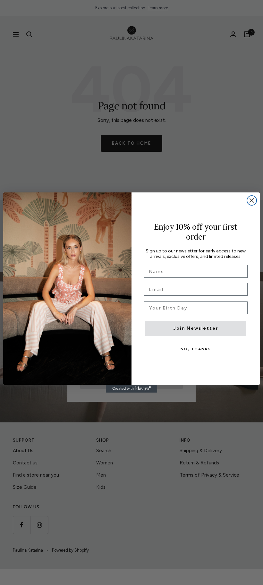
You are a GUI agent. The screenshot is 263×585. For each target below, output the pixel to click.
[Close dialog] (252, 200)
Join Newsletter (195, 328)
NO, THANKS (196, 349)
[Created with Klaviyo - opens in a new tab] (131, 389)
